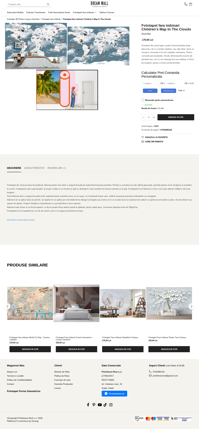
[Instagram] (110, 405)
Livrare (57, 388)
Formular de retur (62, 380)
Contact (10, 384)
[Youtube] (99, 405)
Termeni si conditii (15, 376)
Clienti (58, 365)
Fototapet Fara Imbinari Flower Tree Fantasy (167, 337)
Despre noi (12, 372)
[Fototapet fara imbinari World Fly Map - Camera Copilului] (30, 303)
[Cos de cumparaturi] (190, 4)
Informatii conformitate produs (21, 220)
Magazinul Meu (15, 365)
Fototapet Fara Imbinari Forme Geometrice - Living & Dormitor (74, 338)
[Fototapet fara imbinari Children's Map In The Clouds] (36, 46)
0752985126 (158, 372)
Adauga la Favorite (156, 137)
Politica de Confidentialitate (19, 380)
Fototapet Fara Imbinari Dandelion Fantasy (120, 337)
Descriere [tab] (14, 168)
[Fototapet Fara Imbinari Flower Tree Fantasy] (169, 303)
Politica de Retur (61, 376)
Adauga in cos (175, 117)
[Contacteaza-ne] (185, 4)
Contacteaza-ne (116, 393)
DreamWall (146, 34)
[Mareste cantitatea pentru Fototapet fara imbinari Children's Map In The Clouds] (154, 117)
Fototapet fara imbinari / (52, 19)
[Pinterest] (93, 405)
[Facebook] (88, 405)
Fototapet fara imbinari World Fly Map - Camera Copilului (29, 338)
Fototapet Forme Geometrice (23, 391)
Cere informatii (154, 141)
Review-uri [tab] (56, 168)
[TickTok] (105, 405)
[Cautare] (48, 4)
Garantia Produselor (63, 384)
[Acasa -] (99, 4)
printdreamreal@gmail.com (165, 376)
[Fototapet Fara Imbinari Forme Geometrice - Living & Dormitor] (76, 303)
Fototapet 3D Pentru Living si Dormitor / (24, 19)
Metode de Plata (61, 372)
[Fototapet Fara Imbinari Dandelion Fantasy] (123, 303)
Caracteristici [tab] (34, 168)
